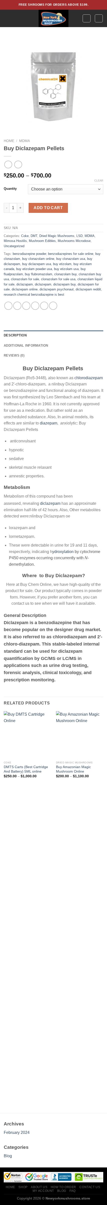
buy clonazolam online (38, 259)
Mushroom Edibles (42, 241)
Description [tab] (15, 335)
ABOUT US (39, 1187)
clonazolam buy (65, 274)
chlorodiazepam (88, 378)
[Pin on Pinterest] (44, 306)
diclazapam (24, 284)
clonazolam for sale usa (58, 279)
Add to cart (48, 208)
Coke (25, 236)
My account (43, 1191)
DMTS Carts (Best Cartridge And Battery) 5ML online (26, 769)
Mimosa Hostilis (15, 241)
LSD (79, 236)
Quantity (10, 188)
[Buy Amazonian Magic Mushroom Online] (79, 734)
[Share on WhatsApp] (8, 306)
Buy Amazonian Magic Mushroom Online (73, 769)
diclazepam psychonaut (57, 289)
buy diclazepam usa (36, 264)
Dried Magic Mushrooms (56, 236)
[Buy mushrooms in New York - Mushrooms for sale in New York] (54, 18)
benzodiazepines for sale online (70, 254)
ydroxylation (63, 552)
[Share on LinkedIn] (53, 306)
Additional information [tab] (26, 345)
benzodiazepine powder (29, 254)
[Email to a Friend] (35, 306)
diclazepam (43, 284)
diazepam (48, 423)
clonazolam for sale (25, 279)
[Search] (87, 18)
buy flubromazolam (38, 274)
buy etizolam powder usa (34, 269)
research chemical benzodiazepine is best (34, 294)
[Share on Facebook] (17, 306)
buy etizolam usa (66, 269)
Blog (8, 1156)
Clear (98, 180)
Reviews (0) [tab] (14, 355)
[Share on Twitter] (26, 306)
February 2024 (17, 1132)
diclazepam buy (64, 284)
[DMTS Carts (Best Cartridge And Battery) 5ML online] (27, 734)
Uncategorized (14, 246)
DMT (34, 236)
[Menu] (7, 18)
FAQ (72, 1191)
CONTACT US (89, 1187)
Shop (22, 1187)
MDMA (24, 141)
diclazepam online (25, 289)
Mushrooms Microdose (74, 241)
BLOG (61, 1191)
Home (9, 141)
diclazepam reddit (88, 289)
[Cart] (99, 18)
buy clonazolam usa (70, 259)
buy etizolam (62, 264)
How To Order (63, 1187)
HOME (10, 1187)
